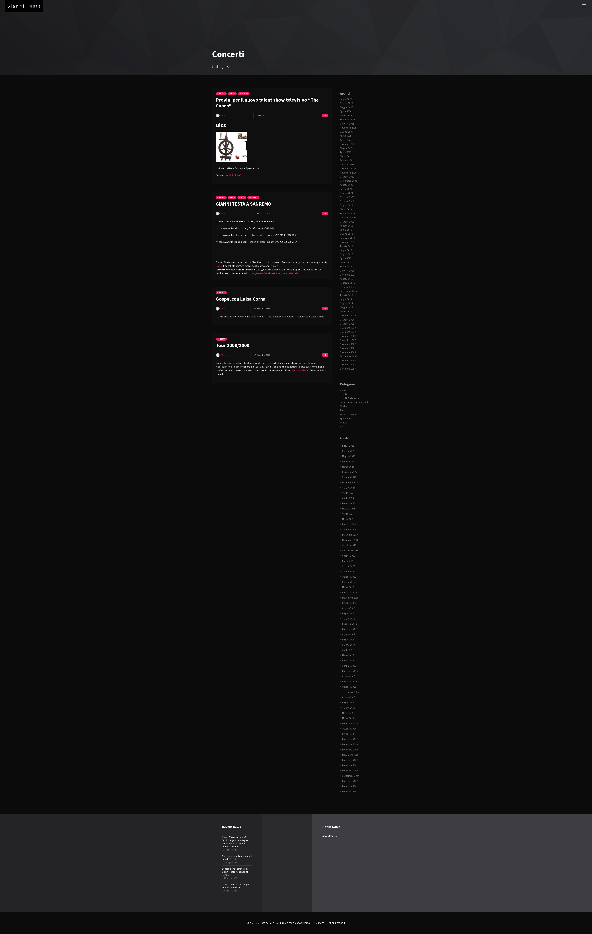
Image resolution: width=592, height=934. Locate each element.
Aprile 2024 (346, 140)
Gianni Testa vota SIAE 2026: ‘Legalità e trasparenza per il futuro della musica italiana (235, 842)
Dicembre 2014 (348, 315)
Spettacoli (253, 197)
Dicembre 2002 (348, 360)
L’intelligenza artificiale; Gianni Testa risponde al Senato (235, 871)
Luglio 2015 (346, 299)
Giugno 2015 (346, 303)
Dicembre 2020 (348, 168)
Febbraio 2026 (347, 119)
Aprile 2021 (346, 152)
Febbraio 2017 (347, 266)
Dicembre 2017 (348, 242)
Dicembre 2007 (348, 344)
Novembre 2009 (348, 340)
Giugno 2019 (346, 205)
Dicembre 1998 (348, 368)
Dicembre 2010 (348, 331)
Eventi (232, 197)
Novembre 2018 (348, 217)
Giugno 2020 (346, 193)
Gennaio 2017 (347, 270)
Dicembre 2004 (348, 352)
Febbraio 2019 (347, 213)
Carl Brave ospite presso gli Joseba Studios (237, 858)
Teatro (343, 422)
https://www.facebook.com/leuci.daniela (273, 273)
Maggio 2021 (346, 148)
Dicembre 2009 (348, 336)
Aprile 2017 (346, 258)
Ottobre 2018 (347, 221)
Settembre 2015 (348, 291)
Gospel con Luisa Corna (241, 299)
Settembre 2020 (348, 180)
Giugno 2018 (346, 233)
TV (341, 426)
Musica (232, 94)
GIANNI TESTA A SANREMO (243, 204)
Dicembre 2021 (348, 144)
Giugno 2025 (346, 131)
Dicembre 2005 (348, 348)
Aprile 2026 (346, 111)
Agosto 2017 (346, 246)
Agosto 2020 (346, 184)
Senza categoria (348, 414)
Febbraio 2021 (347, 160)
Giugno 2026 (346, 103)
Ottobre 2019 (347, 201)
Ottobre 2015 (347, 287)
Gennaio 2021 (347, 164)
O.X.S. (219, 265)
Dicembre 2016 (348, 274)
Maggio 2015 (346, 307)
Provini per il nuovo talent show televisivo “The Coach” (267, 103)
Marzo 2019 (346, 209)
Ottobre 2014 (347, 319)
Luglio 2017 (346, 250)
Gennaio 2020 (347, 197)
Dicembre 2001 (348, 364)
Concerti (221, 94)
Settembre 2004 (348, 356)
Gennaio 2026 (347, 123)
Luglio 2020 (346, 189)
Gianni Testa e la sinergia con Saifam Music (235, 886)
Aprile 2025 (346, 135)
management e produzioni (354, 402)
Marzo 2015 (346, 311)
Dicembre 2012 (348, 327)
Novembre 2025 (348, 127)
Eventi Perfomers (349, 398)
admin (224, 115)
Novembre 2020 (348, 172)
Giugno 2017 (346, 254)
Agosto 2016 (346, 278)
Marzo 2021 (346, 156)
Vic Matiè (303, 370)
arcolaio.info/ (233, 175)
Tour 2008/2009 (232, 345)
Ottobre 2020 (347, 176)
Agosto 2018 (346, 225)
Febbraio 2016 (347, 282)
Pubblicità (243, 94)
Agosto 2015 (346, 295)
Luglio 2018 (346, 229)
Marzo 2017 (346, 262)
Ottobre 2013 (347, 323)
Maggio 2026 (346, 107)
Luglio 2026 (346, 99)
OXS (294, 370)
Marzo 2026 (346, 115)
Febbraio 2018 (347, 238)
